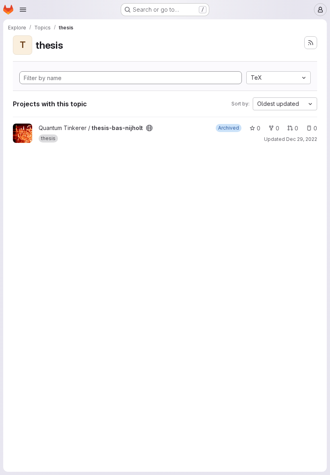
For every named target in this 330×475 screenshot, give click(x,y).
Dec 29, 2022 (301, 139)
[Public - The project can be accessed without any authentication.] (149, 128)
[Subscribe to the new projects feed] (310, 42)
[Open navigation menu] (22, 9)
